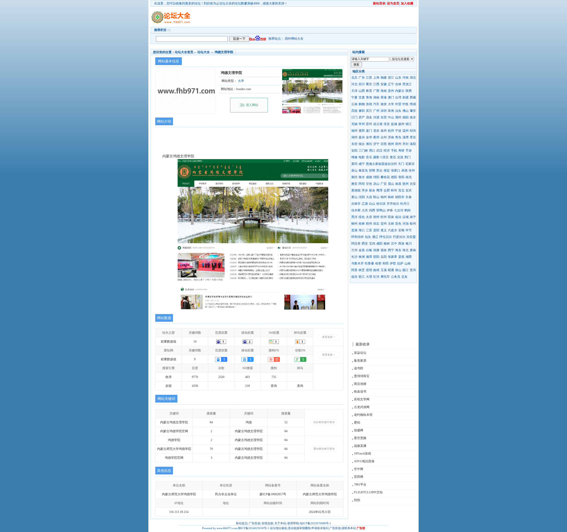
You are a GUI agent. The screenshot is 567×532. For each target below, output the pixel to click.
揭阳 (405, 117)
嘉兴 (362, 137)
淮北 (401, 190)
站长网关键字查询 (324, 422)
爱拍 (357, 422)
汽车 (376, 104)
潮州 (398, 117)
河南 (405, 77)
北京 (354, 77)
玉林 (391, 223)
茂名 (369, 117)
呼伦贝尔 (385, 237)
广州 (376, 110)
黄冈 (354, 164)
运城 (405, 217)
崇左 (376, 223)
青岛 (398, 137)
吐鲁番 (369, 263)
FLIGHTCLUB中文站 (368, 492)
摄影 (376, 157)
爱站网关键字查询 (324, 448)
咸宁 (362, 164)
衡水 (362, 177)
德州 (391, 144)
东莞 (384, 117)
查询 (274, 385)
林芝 (362, 270)
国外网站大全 (294, 38)
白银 (369, 250)
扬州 (401, 124)
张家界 (392, 256)
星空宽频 (360, 438)
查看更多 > (328, 337)
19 (194, 341)
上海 (376, 77)
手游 (409, 150)
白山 (372, 203)
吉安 (413, 183)
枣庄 (413, 137)
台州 (384, 137)
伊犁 (393, 263)
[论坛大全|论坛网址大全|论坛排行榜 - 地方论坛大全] (170, 13)
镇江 (409, 124)
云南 (354, 104)
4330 (195, 385)
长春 (409, 197)
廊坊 (354, 177)
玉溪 (384, 270)
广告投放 (254, 523)
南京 (413, 117)
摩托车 (385, 276)
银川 (409, 243)
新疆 (405, 97)
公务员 (395, 276)
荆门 (407, 157)
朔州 (376, 217)
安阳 (354, 150)
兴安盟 (411, 237)
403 (247, 377)
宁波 (398, 130)
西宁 (391, 250)
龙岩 (376, 130)
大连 (369, 197)
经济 (387, 150)
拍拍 (357, 500)
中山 (391, 117)
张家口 (395, 170)
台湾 (398, 97)
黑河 (354, 217)
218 (247, 385)
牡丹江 (405, 203)
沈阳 (362, 197)
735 (274, 377)
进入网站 (252, 105)
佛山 (405, 110)
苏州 (369, 124)
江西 (376, 84)
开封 (405, 144)
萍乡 (365, 190)
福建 (384, 77)
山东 (398, 77)
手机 (394, 150)
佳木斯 (356, 210)
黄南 (413, 250)
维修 (354, 157)
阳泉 (391, 217)
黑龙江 (407, 84)
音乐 (369, 157)
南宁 (413, 217)
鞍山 (376, 197)
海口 (362, 230)
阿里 (354, 270)
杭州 (391, 130)
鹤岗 (407, 210)
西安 (365, 243)
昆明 (369, 270)
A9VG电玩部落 (364, 461)
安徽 (384, 84)
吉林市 (356, 203)
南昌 (398, 183)
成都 (369, 177)
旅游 (384, 104)
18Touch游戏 (362, 453)
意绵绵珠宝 (361, 376)
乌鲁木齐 (357, 263)
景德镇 (356, 190)
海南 (384, 91)
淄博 (405, 137)
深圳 (384, 110)
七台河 (398, 210)
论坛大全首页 (184, 52)
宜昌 (400, 157)
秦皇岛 (363, 170)
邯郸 (372, 170)
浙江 (391, 77)
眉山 (391, 183)
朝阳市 (399, 197)
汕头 (398, 110)
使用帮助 (293, 523)
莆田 (362, 130)
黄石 (393, 157)
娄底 (401, 256)
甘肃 (362, 97)
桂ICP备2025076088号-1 (315, 523)
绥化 (362, 217)
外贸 (398, 104)
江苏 (369, 77)
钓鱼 (405, 104)
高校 (354, 110)
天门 (401, 164)
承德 (404, 170)
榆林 (387, 243)
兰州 (354, 250)
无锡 (354, 124)
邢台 (379, 170)
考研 (401, 150)
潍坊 (369, 144)
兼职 (362, 110)
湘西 (409, 256)
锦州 (384, 197)
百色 (398, 223)
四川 (362, 84)
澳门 (391, 97)
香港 (384, 97)
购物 (362, 104)
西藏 (413, 97)
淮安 (387, 124)
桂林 (362, 223)
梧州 (369, 223)
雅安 (354, 183)
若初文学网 (361, 399)
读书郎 (358, 368)
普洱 (413, 270)
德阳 (394, 177)
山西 (362, 91)
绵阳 (376, 177)
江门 (354, 117)
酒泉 (384, 250)
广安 (384, 183)
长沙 (354, 256)
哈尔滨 (381, 203)
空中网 (358, 469)
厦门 (369, 130)
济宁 (376, 144)
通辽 (375, 237)
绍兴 (413, 130)
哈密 (378, 263)
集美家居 (360, 360)
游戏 (369, 104)
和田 (386, 263)
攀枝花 (385, 177)
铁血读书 (360, 391)
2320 (221, 377)
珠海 (391, 110)
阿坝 (362, 183)
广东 (362, 77)
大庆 (365, 210)
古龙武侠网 (361, 407)
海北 (405, 250)
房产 (362, 117)
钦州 (413, 223)
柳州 (354, 223)
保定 (387, 170)
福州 (354, 130)
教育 (369, 91)
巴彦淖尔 (399, 237)
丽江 (405, 270)
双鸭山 (381, 210)
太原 (369, 217)
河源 (376, 117)
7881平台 (360, 484)
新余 (372, 190)
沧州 (412, 170)
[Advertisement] (309, 17)
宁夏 (354, 97)
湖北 (413, 77)
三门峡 (363, 150)
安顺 (401, 230)
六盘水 (392, 230)
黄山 (354, 197)
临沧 (354, 276)
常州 (362, 124)
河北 (354, 84)
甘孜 (369, 183)
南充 (409, 177)
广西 (376, 91)
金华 (369, 137)
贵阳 (376, 230)
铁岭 (391, 197)
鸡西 (372, 210)
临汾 (398, 217)
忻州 (384, 217)
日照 (384, 144)
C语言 (385, 157)
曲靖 (376, 270)
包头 (368, 237)
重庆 (369, 84)
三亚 (369, 230)
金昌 (362, 250)
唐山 (354, 170)
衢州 (376, 137)
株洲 (362, 256)
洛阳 (413, 144)
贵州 (391, 91)
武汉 (379, 150)
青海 (369, 97)
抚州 (405, 183)
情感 (413, 104)
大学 (391, 104)
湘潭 (369, 256)
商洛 (401, 243)
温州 (405, 130)
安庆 (409, 190)
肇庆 (413, 110)
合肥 (387, 190)
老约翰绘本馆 (363, 414)
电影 (362, 157)
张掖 (376, 250)
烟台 (362, 144)
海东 (398, 250)
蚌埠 (394, 190)
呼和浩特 (357, 237)
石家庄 (410, 164)
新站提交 (241, 523)
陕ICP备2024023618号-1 (253, 528)
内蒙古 (399, 91)
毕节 (409, 230)
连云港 (378, 124)
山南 (407, 263)
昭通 (391, 270)
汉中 (394, 243)
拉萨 (400, 263)
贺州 (384, 223)
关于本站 (280, 523)
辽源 (365, 203)
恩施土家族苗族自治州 (381, 164)
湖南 (376, 97)
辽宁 (391, 84)
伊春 (390, 210)
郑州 (398, 144)
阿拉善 (356, 243)
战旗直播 (360, 445)
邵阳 (376, 256)
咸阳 (379, 243)
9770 (195, 377)
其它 (369, 110)
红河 (376, 276)
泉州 (384, 130)
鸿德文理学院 (224, 52)
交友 (404, 276)
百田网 (358, 476)
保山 (398, 270)
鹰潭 (379, 190)
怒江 (362, 276)
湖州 (354, 137)
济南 (391, 137)
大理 (369, 276)
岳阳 (384, 256)
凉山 (376, 183)
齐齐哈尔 (393, 203)
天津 (354, 91)
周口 (372, 150)
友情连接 (267, 523)
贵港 (354, 230)
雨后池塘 (360, 384)
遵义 (384, 230)
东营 (354, 144)
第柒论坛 (360, 353)
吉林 (398, 84)
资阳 (401, 177)
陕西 (409, 91)
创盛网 (358, 430)
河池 (405, 223)
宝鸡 (372, 243)
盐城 (394, 124)
